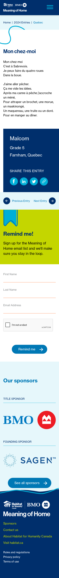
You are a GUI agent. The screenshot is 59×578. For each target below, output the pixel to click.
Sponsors (9, 523)
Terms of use (11, 561)
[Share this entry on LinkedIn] (24, 181)
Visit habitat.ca (13, 543)
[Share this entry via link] (44, 181)
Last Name (10, 289)
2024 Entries (22, 22)
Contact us (10, 530)
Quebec (38, 22)
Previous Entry (21, 201)
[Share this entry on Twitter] (34, 181)
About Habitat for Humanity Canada (27, 536)
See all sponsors (27, 483)
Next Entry (40, 201)
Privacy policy (11, 557)
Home (7, 22)
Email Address (12, 305)
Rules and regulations (16, 552)
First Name (10, 274)
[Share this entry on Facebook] (14, 181)
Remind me (27, 349)
